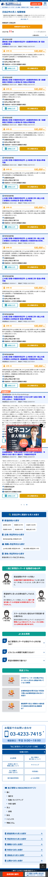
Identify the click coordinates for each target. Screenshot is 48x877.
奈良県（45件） (19, 529)
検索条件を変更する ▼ (22, 27)
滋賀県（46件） (7, 525)
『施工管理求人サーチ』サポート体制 (24, 746)
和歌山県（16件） (31, 529)
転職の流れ (24, 752)
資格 (10, 811)
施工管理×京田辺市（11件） (31, 549)
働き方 (10, 796)
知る (8, 815)
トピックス (10, 819)
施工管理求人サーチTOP (8, 7)
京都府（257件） (18, 525)
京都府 (31, 7)
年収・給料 (12, 804)
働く (8, 792)
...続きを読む (23, 19)
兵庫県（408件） (7, 529)
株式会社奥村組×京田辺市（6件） (12, 539)
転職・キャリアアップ (15, 800)
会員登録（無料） (36, 4)
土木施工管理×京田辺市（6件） (12, 549)
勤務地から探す (25, 7)
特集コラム (11, 823)
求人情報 (18, 7)
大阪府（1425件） (31, 525)
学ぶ (8, 807)
